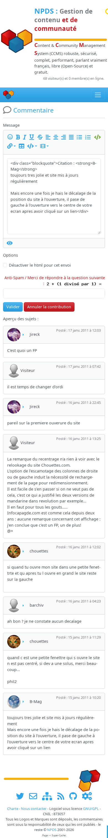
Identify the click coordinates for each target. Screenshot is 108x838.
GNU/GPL (91, 808)
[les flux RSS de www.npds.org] (62, 796)
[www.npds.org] (87, 778)
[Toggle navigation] (98, 95)
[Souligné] (32, 137)
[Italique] (25, 137)
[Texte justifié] (72, 137)
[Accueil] (8, 94)
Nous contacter (34, 808)
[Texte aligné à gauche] (49, 137)
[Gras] (19, 137)
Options (10, 255)
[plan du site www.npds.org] (49, 796)
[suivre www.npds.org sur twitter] (22, 796)
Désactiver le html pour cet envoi (40, 265)
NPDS (44, 11)
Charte (12, 808)
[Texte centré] (56, 137)
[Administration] (87, 796)
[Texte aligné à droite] (64, 137)
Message (11, 125)
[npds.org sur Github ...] (75, 796)
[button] (11, 146)
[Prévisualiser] (9, 243)
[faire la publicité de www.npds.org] (35, 796)
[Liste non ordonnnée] (80, 137)
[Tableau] (22, 146)
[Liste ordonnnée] (88, 137)
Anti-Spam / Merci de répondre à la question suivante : (54, 280)
